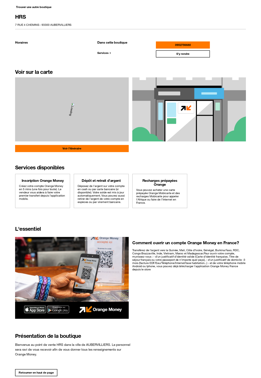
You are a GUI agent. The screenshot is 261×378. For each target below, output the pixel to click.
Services (102, 53)
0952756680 (183, 45)
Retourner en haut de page (36, 372)
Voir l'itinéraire (71, 148)
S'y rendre (182, 53)
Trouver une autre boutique (33, 7)
